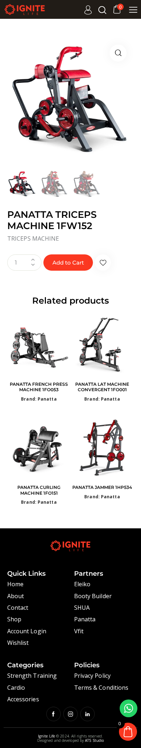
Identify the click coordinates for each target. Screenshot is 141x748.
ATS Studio (94, 740)
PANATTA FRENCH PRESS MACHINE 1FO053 (39, 387)
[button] (118, 53)
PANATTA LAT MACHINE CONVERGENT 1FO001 (102, 387)
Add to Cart (68, 262)
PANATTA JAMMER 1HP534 (102, 487)
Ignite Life (46, 736)
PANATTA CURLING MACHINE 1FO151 (38, 490)
